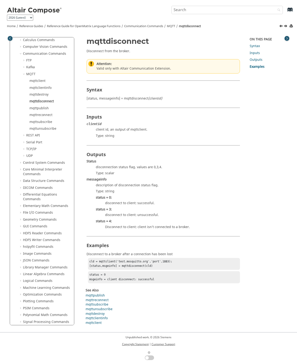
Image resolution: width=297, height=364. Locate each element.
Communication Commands (143, 26)
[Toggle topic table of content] (286, 38)
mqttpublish (39, 108)
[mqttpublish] (286, 26)
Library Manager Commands (45, 267)
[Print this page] (292, 26)
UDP (29, 155)
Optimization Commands (42, 294)
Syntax (255, 46)
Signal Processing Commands (46, 321)
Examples (257, 66)
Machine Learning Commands (46, 287)
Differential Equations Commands (40, 197)
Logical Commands (37, 280)
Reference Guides (31, 26)
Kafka (30, 67)
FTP (29, 60)
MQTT (171, 26)
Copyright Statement (135, 344)
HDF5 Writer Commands (41, 240)
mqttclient (37, 80)
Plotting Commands (38, 301)
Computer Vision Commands (45, 46)
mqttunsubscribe (42, 128)
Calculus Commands (39, 40)
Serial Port (34, 142)
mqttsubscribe (40, 121)
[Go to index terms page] (285, 12)
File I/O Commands (38, 212)
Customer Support (163, 344)
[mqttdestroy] (281, 26)
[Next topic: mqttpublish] (286, 26)
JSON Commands (36, 260)
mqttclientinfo (40, 87)
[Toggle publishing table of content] (10, 38)
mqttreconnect (40, 115)
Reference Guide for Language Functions (83, 26)
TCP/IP (31, 149)
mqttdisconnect (190, 26)
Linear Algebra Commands (44, 274)
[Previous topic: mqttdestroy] (281, 26)
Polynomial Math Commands (45, 314)
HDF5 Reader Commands (42, 233)
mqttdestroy (38, 94)
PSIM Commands (36, 308)
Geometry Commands (40, 219)
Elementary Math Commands (45, 205)
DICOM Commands (38, 187)
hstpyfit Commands (38, 246)
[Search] (277, 10)
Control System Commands (44, 162)
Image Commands (37, 253)
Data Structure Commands (43, 180)
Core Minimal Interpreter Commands (42, 172)
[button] (21, 40)
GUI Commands (35, 226)
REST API (33, 135)
